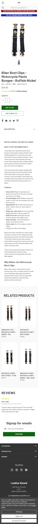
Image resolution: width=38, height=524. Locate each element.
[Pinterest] (18, 120)
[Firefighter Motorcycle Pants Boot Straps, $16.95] (28, 313)
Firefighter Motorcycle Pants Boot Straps (27, 332)
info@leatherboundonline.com (20, 496)
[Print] (10, 120)
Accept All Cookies (19, 521)
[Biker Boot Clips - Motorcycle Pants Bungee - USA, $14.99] (10, 313)
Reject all (19, 516)
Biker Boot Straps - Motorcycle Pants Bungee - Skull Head (27, 375)
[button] (21, 91)
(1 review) (12, 91)
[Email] (6, 120)
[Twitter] (14, 120)
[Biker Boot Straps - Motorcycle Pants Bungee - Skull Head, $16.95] (28, 356)
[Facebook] (3, 120)
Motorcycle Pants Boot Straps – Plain (9, 374)
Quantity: (5, 96)
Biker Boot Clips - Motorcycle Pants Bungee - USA (8, 332)
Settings (19, 512)
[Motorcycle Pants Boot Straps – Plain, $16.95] (10, 356)
